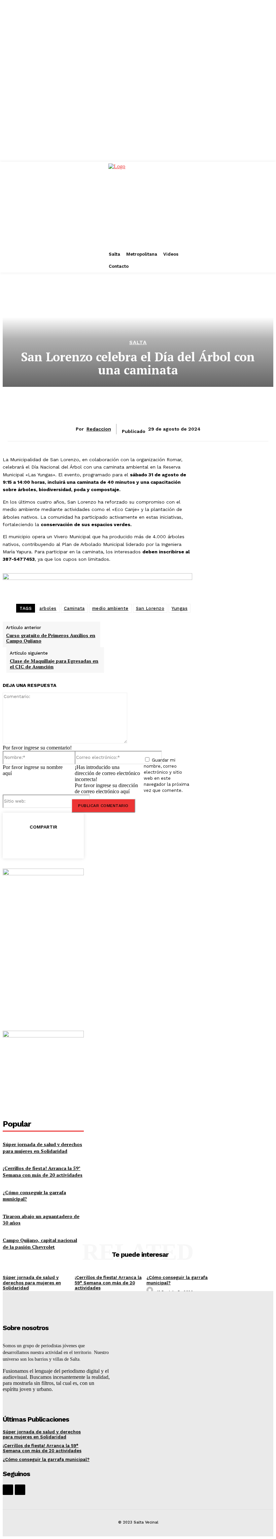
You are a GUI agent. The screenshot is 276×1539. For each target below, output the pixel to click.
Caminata (74, 608)
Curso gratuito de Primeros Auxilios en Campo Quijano (50, 638)
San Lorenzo (150, 608)
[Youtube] (20, 1490)
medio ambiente (110, 608)
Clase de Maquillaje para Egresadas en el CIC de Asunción (54, 664)
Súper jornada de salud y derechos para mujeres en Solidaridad (42, 1147)
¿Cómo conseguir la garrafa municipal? (46, 1459)
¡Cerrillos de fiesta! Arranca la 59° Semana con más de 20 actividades (42, 1171)
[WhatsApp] (86, 842)
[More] (111, 842)
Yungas (179, 608)
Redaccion (99, 429)
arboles (48, 608)
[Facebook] (14, 842)
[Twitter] (38, 842)
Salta (138, 342)
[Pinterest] (62, 842)
